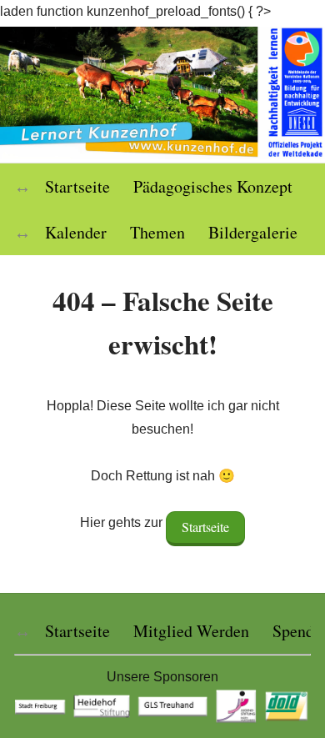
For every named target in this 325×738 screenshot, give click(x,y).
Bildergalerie (253, 232)
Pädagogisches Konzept (212, 186)
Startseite (77, 186)
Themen (157, 232)
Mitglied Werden (191, 631)
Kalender (76, 232)
